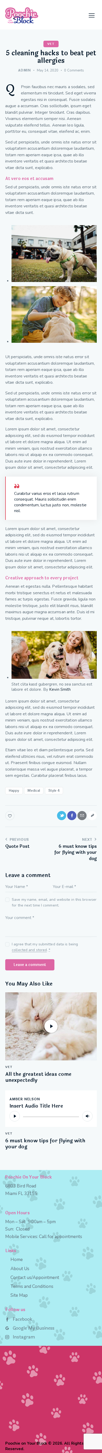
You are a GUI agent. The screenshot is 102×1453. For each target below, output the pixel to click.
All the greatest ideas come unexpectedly (38, 1077)
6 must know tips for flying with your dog (45, 1144)
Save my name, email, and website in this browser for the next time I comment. (54, 902)
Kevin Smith (60, 689)
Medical (33, 790)
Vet (50, 44)
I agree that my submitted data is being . (45, 947)
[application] (51, 1116)
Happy (14, 790)
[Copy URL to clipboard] (92, 815)
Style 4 (54, 790)
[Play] (14, 1116)
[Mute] (87, 1116)
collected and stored (29, 950)
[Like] (10, 815)
